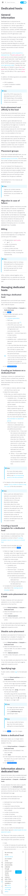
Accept (18, 872)
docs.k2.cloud (9, 856)
